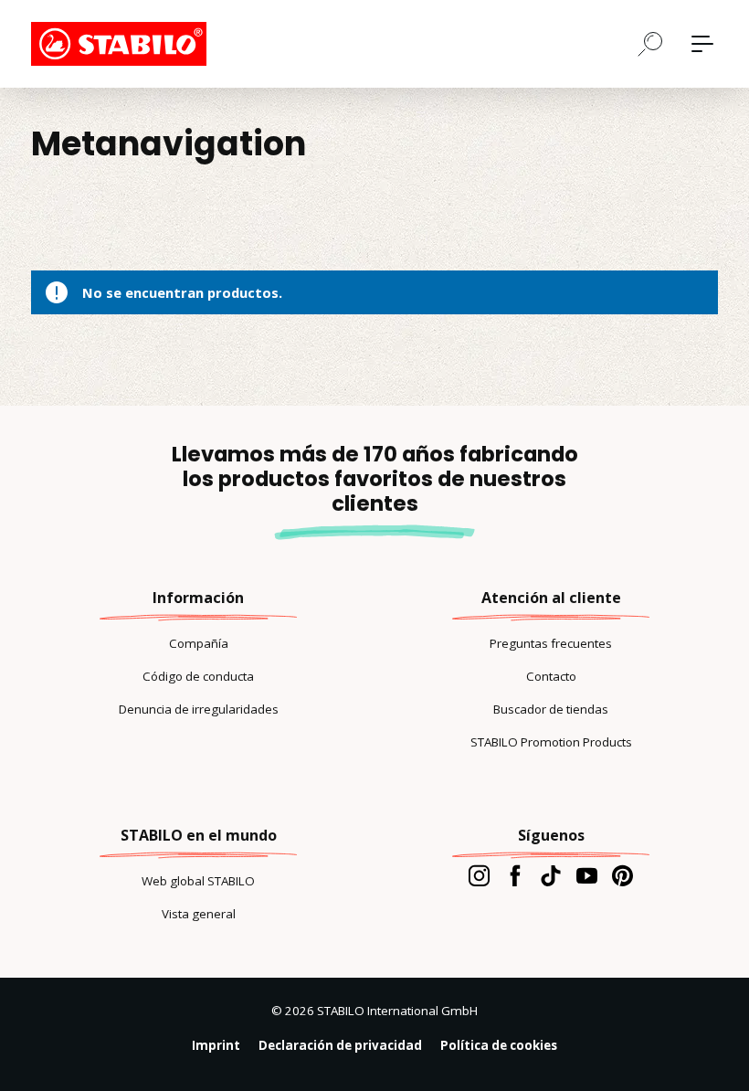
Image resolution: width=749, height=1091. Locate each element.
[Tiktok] (550, 875)
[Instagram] (479, 875)
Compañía (198, 643)
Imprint (216, 1045)
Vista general (199, 914)
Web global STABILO (198, 881)
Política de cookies (498, 1045)
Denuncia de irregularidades (199, 709)
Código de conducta (198, 676)
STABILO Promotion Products (551, 742)
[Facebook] (514, 875)
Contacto (551, 676)
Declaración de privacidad (340, 1045)
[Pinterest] (622, 875)
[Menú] (702, 43)
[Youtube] (586, 875)
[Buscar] (650, 43)
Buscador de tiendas (550, 709)
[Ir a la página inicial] (122, 44)
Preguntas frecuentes (551, 643)
